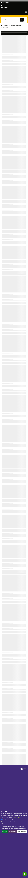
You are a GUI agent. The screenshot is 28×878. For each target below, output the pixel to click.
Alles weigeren (12, 831)
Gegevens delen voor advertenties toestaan (14, 824)
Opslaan (4, 831)
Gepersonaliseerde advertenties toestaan (13, 826)
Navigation (4, 10)
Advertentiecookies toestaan (9, 822)
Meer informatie (16, 817)
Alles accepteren (22, 831)
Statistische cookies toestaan (9, 820)
